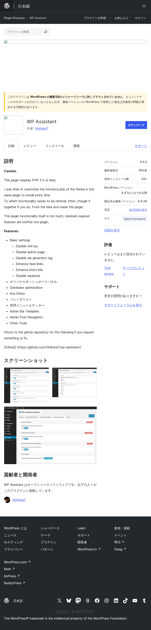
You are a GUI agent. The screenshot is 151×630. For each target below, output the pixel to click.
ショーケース (50, 528)
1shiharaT (41, 128)
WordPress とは (15, 528)
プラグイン (48, 542)
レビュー (30, 146)
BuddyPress (14, 583)
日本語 (18, 601)
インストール (54, 146)
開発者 (82, 542)
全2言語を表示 (138, 209)
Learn (81, 528)
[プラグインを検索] (46, 32)
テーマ (45, 535)
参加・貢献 (122, 528)
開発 (77, 146)
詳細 (11, 146)
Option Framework (134, 218)
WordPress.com (17, 562)
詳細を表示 (112, 230)
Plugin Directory (14, 18)
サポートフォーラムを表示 (123, 305)
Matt (9, 569)
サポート (140, 146)
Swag (120, 549)
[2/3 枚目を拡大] (92, 373)
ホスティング (13, 542)
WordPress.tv (89, 549)
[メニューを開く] (144, 6)
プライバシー (13, 549)
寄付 (119, 542)
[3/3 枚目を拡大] (92, 412)
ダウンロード (136, 125)
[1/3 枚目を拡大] (44, 373)
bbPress (12, 576)
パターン (47, 549)
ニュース (10, 535)
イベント (120, 535)
